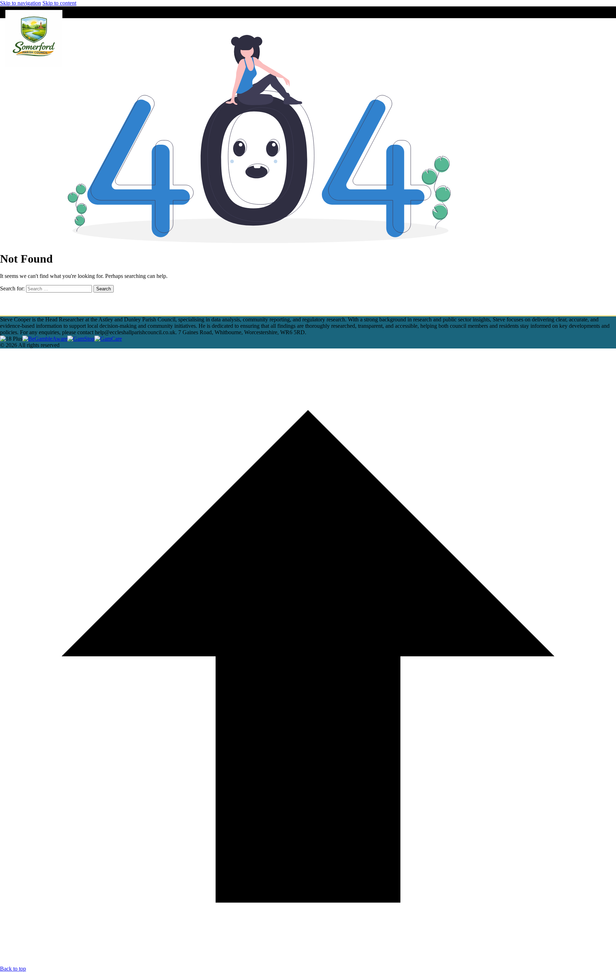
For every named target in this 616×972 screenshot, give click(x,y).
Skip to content (59, 3)
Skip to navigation (20, 3)
